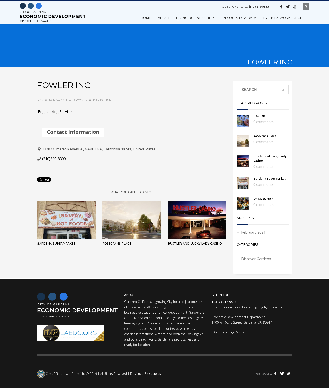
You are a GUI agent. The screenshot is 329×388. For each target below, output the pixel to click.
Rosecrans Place (116, 243)
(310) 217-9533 (259, 6)
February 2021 (253, 232)
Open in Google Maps (228, 332)
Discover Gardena (256, 258)
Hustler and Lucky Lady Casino (195, 243)
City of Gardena (56, 374)
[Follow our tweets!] (288, 6)
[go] (283, 90)
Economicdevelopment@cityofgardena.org (251, 307)
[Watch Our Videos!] (294, 6)
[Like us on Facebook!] (281, 6)
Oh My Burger (263, 199)
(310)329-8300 (54, 158)
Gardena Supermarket (56, 243)
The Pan (259, 116)
